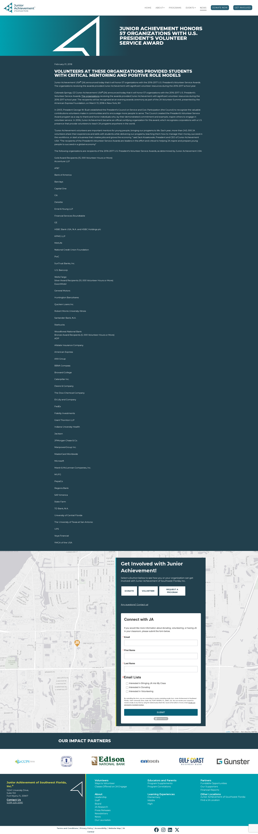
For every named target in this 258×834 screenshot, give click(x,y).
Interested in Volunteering (141, 691)
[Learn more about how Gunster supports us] (19, 761)
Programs (175, 8)
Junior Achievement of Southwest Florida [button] (222, 797)
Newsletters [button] (101, 813)
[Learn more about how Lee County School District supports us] (98, 761)
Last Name (129, 663)
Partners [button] (205, 780)
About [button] (98, 794)
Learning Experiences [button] (161, 794)
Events (190, 8)
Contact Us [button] (14, 800)
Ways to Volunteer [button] (105, 783)
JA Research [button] (101, 807)
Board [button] (98, 803)
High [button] (150, 803)
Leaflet (228, 732)
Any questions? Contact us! (134, 604)
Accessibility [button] (101, 828)
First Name (129, 650)
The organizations (90, 96)
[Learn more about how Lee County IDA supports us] (56, 761)
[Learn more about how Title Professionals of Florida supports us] (223, 761)
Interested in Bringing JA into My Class (147, 683)
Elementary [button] (154, 797)
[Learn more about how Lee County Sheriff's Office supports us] (140, 761)
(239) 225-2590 (15, 802)
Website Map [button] (114, 828)
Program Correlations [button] (159, 786)
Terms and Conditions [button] (67, 828)
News (203, 8)
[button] (163, 8)
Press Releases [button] (102, 810)
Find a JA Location (210, 800)
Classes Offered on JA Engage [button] (111, 786)
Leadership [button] (101, 797)
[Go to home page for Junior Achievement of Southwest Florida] (19, 7)
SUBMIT (161, 712)
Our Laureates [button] (102, 820)
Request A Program (172, 590)
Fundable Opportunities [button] (213, 783)
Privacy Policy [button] (86, 828)
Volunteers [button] (101, 780)
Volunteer (148, 591)
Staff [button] (97, 800)
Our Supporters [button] (209, 786)
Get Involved (243, 7)
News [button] (98, 816)
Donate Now (220, 7)
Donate (129, 591)
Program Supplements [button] (160, 783)
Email (127, 637)
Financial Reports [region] (209, 790)
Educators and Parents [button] (162, 780)
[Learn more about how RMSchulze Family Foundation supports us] (181, 761)
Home (148, 8)
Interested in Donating (139, 687)
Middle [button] (151, 800)
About (159, 8)
